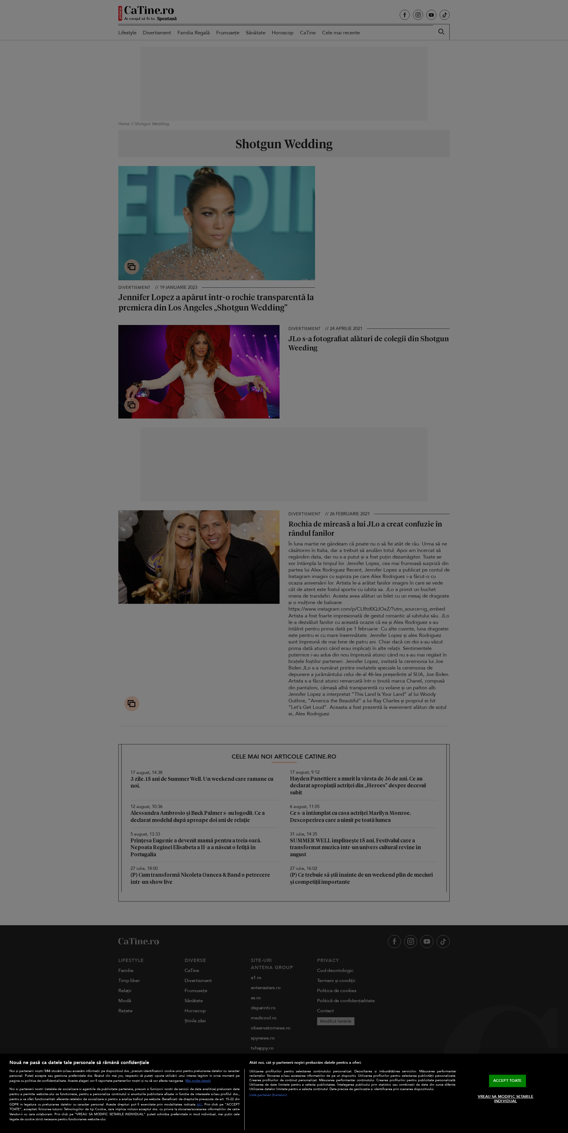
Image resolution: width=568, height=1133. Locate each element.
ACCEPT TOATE (507, 1080)
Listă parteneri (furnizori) (268, 1095)
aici (199, 1104)
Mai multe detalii (198, 1081)
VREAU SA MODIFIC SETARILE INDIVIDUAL (505, 1099)
